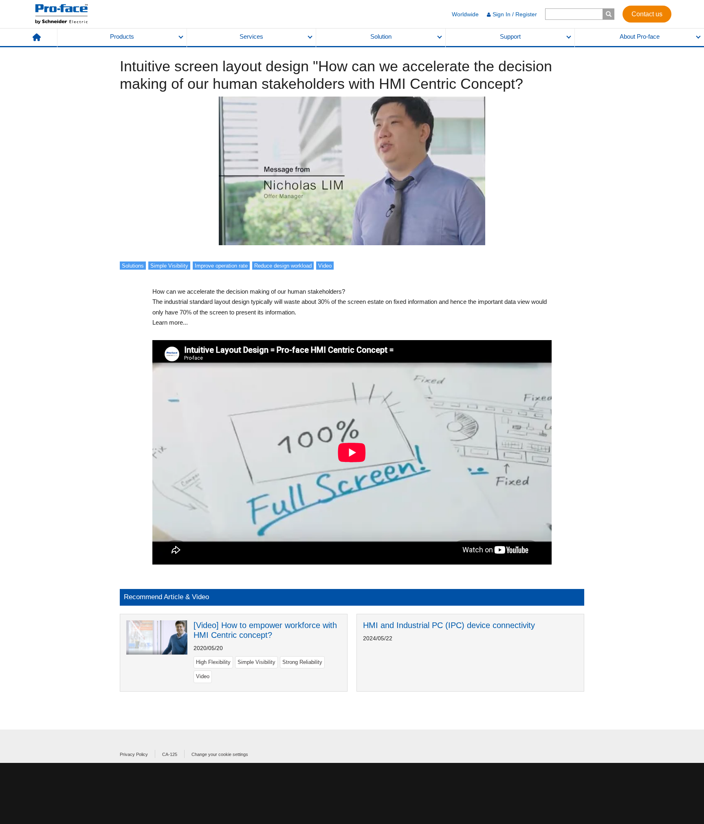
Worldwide (465, 14)
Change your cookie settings (219, 754)
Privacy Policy (134, 754)
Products (122, 36)
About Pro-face (640, 36)
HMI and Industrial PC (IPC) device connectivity (449, 625)
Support (510, 36)
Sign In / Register (515, 14)
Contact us (646, 13)
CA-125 (169, 754)
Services (251, 36)
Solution (381, 36)
